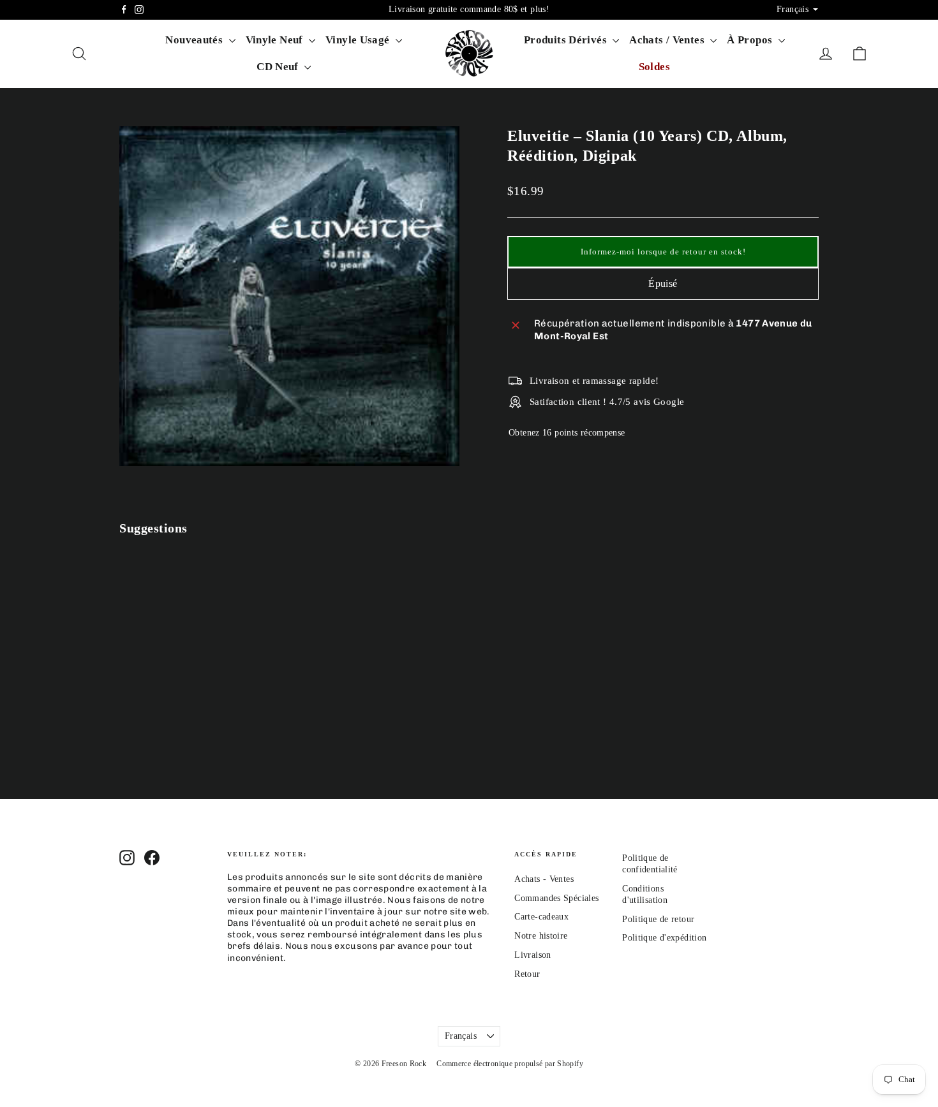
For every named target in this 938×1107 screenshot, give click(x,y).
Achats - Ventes (544, 879)
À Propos (751, 40)
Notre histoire (540, 936)
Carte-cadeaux (541, 916)
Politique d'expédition (664, 937)
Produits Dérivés (566, 40)
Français (461, 1036)
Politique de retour (658, 919)
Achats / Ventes (668, 40)
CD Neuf (279, 67)
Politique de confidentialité (650, 863)
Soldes (654, 67)
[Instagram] (139, 9)
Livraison (532, 955)
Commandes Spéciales (556, 898)
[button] (663, 252)
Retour (527, 974)
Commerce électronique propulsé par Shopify (509, 1063)
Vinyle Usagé (358, 40)
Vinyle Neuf (276, 40)
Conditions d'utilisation (644, 894)
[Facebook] (123, 9)
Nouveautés (195, 40)
